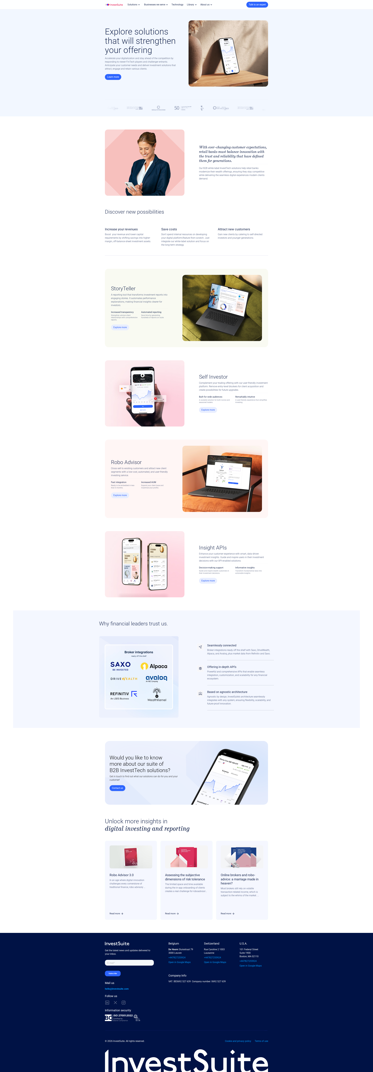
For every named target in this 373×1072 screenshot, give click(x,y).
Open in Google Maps (179, 962)
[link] (117, 913)
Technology (177, 4)
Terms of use (261, 1041)
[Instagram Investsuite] (123, 1002)
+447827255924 (176, 957)
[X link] (115, 1002)
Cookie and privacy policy (238, 1041)
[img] (114, 5)
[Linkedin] (107, 1002)
